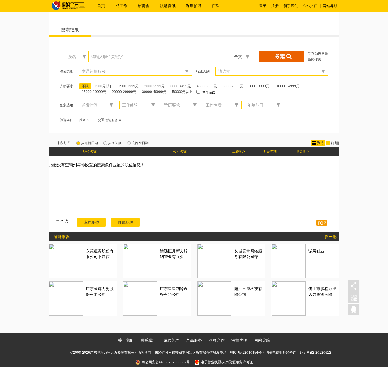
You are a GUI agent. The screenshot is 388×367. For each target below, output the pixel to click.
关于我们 (126, 340)
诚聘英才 (171, 340)
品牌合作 (217, 340)
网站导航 (330, 6)
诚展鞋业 (316, 251)
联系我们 (149, 340)
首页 (101, 5)
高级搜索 (314, 59)
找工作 (121, 5)
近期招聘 (194, 5)
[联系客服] (353, 309)
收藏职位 (125, 222)
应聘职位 (91, 222)
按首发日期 (140, 143)
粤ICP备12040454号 (246, 352)
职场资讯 (168, 5)
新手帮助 (290, 6)
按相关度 (115, 143)
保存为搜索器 (318, 54)
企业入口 (310, 6)
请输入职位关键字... (108, 56)
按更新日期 (89, 143)
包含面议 (208, 92)
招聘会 (143, 5)
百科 (216, 5)
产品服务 (194, 340)
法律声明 (239, 340)
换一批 (331, 236)
